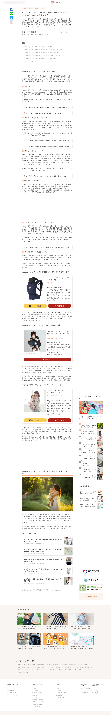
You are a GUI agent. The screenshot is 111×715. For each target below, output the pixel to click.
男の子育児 (56, 664)
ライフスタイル (12, 695)
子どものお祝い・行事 (69, 667)
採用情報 (58, 690)
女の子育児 (64, 664)
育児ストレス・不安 (84, 669)
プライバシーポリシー (38, 702)
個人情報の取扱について (39, 704)
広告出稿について (61, 695)
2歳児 (29, 664)
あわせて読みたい (30, 61)
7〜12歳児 (49, 664)
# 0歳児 (37, 8)
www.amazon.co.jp (30, 300)
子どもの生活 (72, 664)
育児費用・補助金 (72, 669)
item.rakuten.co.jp (30, 353)
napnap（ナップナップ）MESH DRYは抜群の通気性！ (42, 52)
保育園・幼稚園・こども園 (84, 667)
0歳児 (19, 664)
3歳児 (34, 664)
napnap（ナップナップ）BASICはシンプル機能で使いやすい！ (45, 50)
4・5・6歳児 (40, 664)
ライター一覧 (36, 690)
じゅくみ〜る (60, 697)
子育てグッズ (27, 669)
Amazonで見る (36, 306)
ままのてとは (36, 697)
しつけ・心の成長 (35, 667)
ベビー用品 (53, 669)
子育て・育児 (12, 692)
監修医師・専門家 (37, 692)
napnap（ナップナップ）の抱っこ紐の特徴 (38, 47)
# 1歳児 (43, 8)
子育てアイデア (61, 669)
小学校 (20, 669)
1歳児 (24, 664)
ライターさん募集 (61, 692)
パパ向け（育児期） (23, 672)
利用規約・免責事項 (37, 699)
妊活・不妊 (11, 688)
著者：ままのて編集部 (29, 32)
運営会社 (58, 688)
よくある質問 (36, 706)
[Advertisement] (35, 208)
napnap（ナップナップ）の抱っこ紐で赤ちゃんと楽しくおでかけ (45, 58)
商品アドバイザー (37, 695)
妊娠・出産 (11, 690)
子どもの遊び (58, 667)
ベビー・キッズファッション (40, 669)
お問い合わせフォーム (89, 692)
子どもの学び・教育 (47, 667)
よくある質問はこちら (85, 688)
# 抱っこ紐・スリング (28, 8)
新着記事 (34, 688)
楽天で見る (60, 306)
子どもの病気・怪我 (23, 667)
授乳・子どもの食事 (83, 664)
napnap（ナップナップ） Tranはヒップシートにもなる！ (43, 55)
